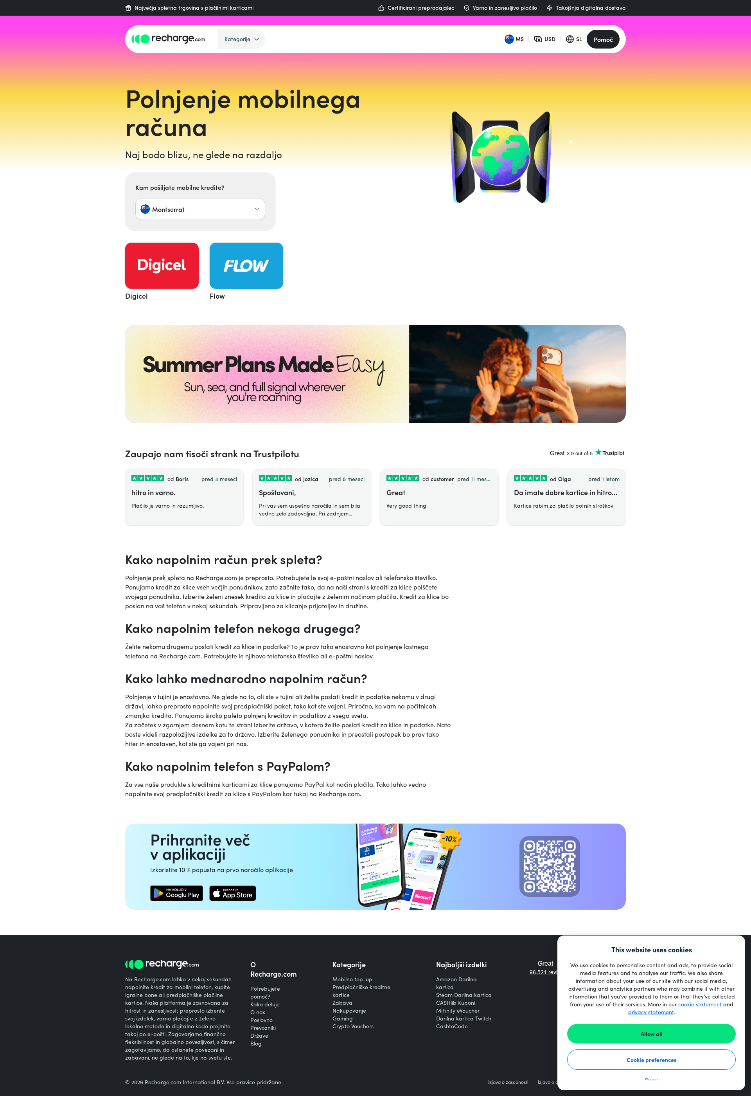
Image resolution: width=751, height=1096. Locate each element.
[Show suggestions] (257, 209)
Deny (651, 1080)
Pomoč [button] (603, 39)
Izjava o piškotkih (556, 1082)
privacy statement (651, 1012)
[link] (176, 893)
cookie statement (700, 1004)
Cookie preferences (652, 1060)
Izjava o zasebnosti (508, 1082)
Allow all (652, 1034)
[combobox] (200, 209)
